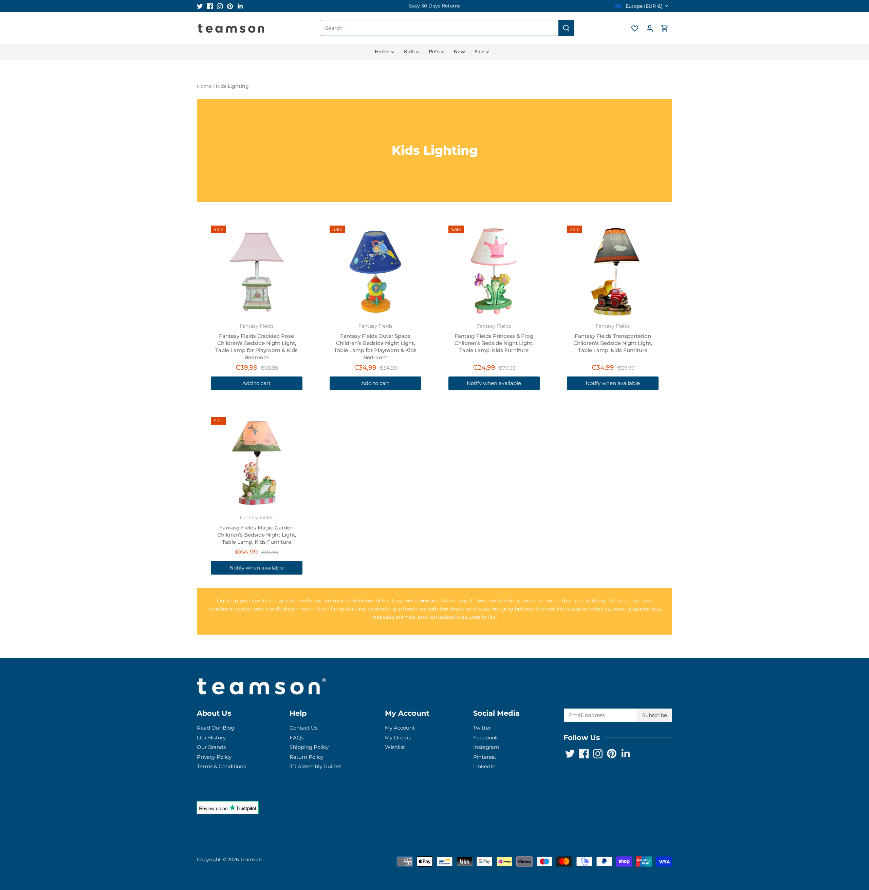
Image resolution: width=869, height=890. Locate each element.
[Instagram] (771, 856)
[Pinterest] (781, 856)
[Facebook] (761, 856)
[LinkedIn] (792, 856)
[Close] (845, 786)
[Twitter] (751, 856)
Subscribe (821, 836)
